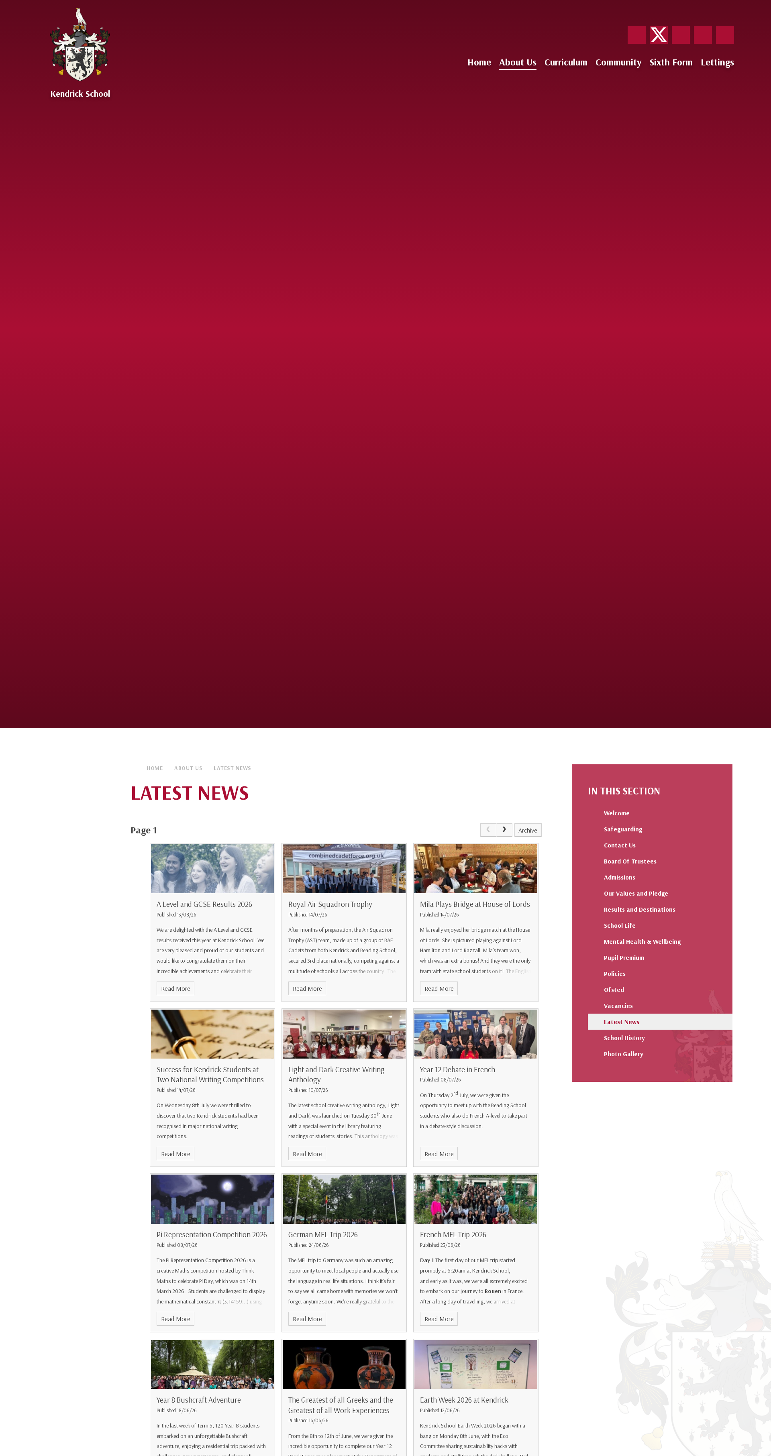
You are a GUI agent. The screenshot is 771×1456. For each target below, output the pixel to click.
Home (155, 768)
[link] (488, 830)
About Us (188, 768)
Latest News (232, 768)
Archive (527, 830)
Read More (175, 988)
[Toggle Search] (725, 35)
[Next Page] (504, 830)
